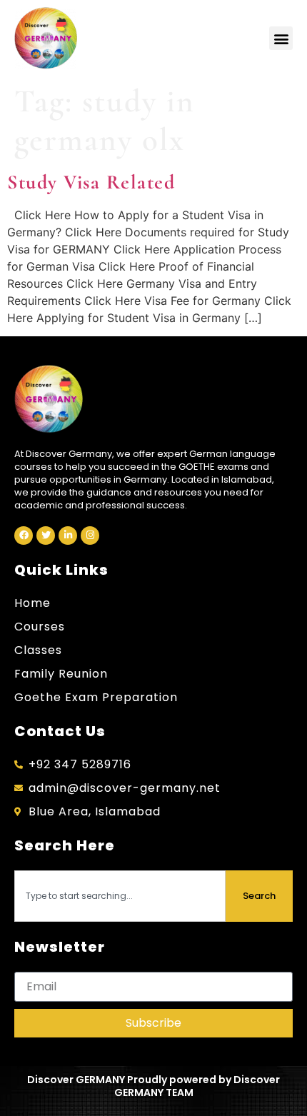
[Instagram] (90, 535)
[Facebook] (23, 535)
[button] (281, 38)
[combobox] (120, 896)
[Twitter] (45, 535)
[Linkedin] (68, 535)
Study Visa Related (91, 182)
